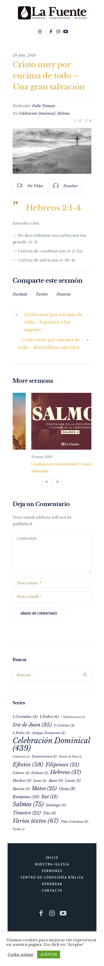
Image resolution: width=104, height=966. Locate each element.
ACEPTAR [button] (48, 954)
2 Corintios (64, 727)
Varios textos (36, 822)
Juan (55, 781)
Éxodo (19, 830)
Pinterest (64, 294)
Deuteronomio (44, 758)
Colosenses (21, 758)
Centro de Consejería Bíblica (52, 879)
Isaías (39, 782)
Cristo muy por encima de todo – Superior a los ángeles (53, 322)
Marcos (21, 790)
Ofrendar (52, 885)
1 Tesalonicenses (73, 718)
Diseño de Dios (70, 758)
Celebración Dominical (36, 113)
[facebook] (51, 31)
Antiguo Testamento (48, 734)
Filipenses (62, 766)
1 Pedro (49, 717)
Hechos (22, 781)
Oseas (67, 790)
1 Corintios (25, 717)
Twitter (42, 294)
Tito (49, 814)
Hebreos (63, 113)
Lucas (73, 782)
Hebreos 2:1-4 (53, 207)
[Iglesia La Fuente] (52, 13)
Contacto (52, 892)
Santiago (56, 806)
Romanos (26, 798)
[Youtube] (65, 31)
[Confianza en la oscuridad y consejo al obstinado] (52, 421)
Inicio (52, 859)
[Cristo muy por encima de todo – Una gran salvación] (52, 151)
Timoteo (27, 814)
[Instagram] (58, 31)
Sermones (52, 872)
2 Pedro (21, 734)
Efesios (28, 765)
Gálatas (21, 774)
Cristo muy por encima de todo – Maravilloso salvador (49, 343)
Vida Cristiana (74, 823)
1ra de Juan (32, 726)
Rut (49, 798)
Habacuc (39, 774)
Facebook (20, 294)
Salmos (28, 805)
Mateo (44, 790)
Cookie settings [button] (20, 954)
